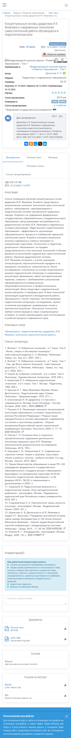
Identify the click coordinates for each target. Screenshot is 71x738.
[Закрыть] (66, 716)
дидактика (48, 331)
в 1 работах (60, 105)
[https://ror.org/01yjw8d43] (54, 110)
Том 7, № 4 (53, 12)
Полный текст (34, 157)
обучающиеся (12, 331)
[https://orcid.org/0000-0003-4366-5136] (64, 73)
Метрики (53, 157)
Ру (66, 5)
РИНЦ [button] (62, 101)
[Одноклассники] (31, 144)
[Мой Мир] (35, 144)
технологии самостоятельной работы (35, 334)
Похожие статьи (35, 165)
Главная (6, 12)
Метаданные (13, 157)
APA (60, 116)
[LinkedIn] (45, 144)
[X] (40, 144)
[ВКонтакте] (26, 144)
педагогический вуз (31, 331)
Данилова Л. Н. (54, 73)
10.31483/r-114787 (56, 47)
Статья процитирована (18, 174)
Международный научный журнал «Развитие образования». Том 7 (48, 68)
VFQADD (30, 47)
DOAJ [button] (55, 101)
